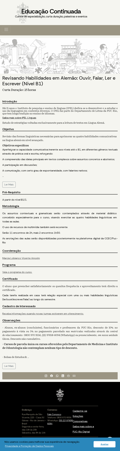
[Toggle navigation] (6, 29)
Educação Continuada (51, 12)
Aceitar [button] (105, 444)
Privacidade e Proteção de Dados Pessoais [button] (29, 446)
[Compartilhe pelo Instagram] (46, 376)
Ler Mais (9, 184)
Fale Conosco (54, 414)
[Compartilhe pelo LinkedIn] (63, 376)
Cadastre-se (80, 411)
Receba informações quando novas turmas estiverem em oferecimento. (43, 313)
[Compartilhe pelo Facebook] (51, 376)
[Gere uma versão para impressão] (68, 376)
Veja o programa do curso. (17, 272)
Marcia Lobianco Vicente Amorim (21, 258)
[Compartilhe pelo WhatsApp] (57, 376)
